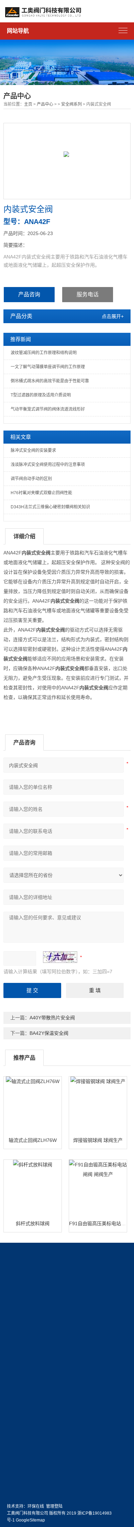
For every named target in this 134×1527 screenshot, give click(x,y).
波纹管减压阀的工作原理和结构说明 (44, 352)
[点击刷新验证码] (60, 957)
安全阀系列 (71, 104)
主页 (28, 104)
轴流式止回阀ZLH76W (33, 1140)
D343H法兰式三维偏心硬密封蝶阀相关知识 (50, 507)
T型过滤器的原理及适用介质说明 (41, 395)
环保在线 (35, 1506)
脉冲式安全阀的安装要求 (33, 450)
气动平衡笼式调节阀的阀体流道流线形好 (48, 409)
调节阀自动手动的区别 (31, 478)
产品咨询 (29, 294)
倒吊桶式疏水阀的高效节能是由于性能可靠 (50, 381)
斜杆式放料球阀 (32, 1223)
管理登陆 (54, 1506)
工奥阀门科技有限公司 (27, 1513)
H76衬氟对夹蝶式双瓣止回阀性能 (41, 492)
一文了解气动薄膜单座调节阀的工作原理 (48, 366)
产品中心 (45, 104)
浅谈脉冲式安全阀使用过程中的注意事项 (48, 464)
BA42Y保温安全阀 (49, 1033)
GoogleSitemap (30, 1520)
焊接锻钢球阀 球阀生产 (98, 1140)
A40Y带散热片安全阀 (52, 1017)
